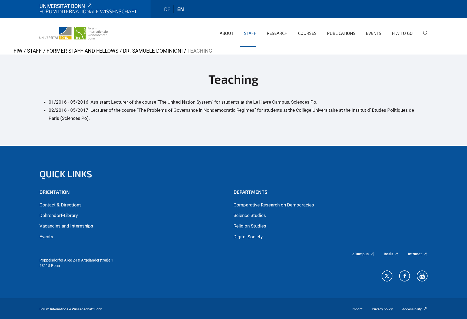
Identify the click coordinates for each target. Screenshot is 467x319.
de (167, 9)
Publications (341, 33)
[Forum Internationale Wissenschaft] (73, 32)
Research (277, 33)
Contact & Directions (60, 205)
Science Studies (250, 215)
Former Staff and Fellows (82, 51)
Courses (307, 33)
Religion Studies (250, 226)
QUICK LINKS (65, 173)
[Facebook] (404, 276)
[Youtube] (422, 276)
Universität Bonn (62, 6)
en (180, 9)
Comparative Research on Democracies (274, 205)
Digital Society (248, 236)
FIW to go (402, 33)
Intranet (415, 254)
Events (373, 33)
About (227, 33)
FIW (18, 51)
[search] (423, 36)
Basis (388, 254)
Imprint (357, 309)
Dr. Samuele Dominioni (153, 51)
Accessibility (412, 309)
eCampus (360, 254)
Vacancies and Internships (66, 226)
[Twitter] (387, 276)
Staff (250, 33)
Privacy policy (382, 309)
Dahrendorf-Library (58, 215)
